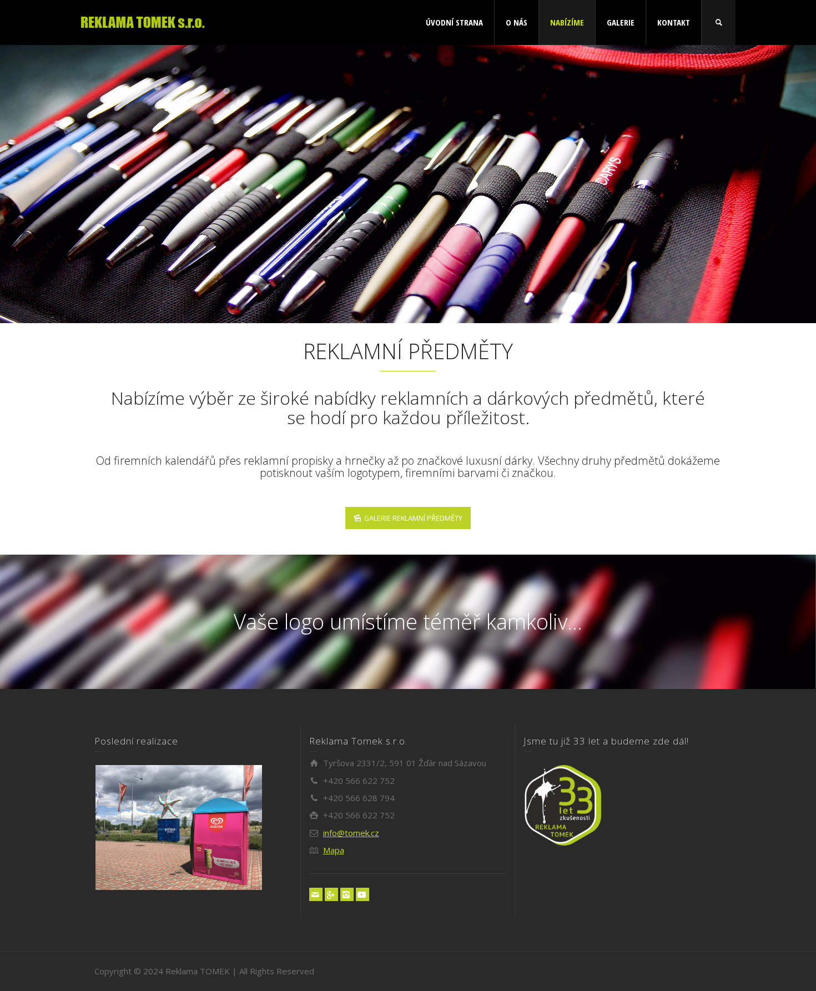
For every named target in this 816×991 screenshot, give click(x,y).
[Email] (316, 894)
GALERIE (620, 22)
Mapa (333, 850)
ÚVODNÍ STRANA (454, 22)
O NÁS (516, 22)
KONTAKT (673, 22)
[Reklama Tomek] (142, 21)
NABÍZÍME (567, 22)
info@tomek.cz (351, 832)
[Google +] (331, 894)
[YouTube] (362, 894)
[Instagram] (347, 894)
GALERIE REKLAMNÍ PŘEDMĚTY (413, 518)
